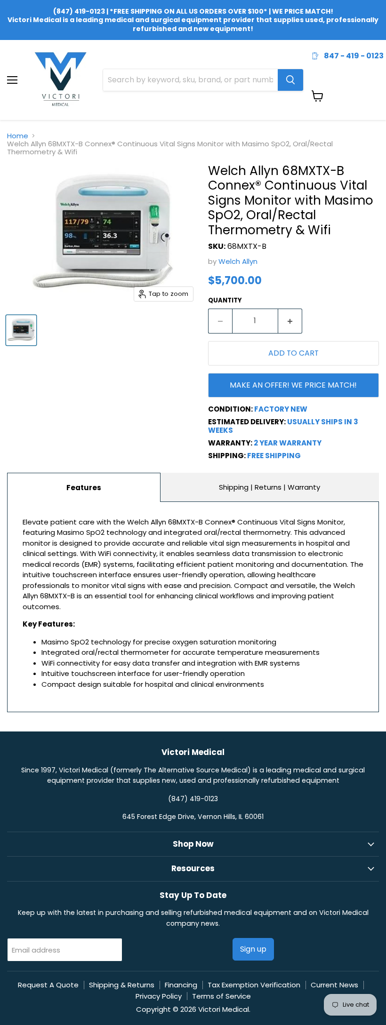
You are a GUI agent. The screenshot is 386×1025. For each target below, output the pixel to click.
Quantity (225, 300)
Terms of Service (221, 996)
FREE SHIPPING (274, 456)
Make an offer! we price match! (293, 385)
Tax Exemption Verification (254, 985)
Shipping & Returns (121, 985)
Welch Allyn (237, 261)
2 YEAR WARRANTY (288, 443)
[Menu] (12, 55)
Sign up (253, 949)
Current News (334, 985)
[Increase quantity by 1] (290, 321)
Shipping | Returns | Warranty (269, 487)
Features (83, 488)
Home (17, 136)
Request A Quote (48, 985)
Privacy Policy (159, 996)
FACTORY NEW (280, 409)
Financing (181, 985)
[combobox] (190, 80)
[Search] (290, 80)
